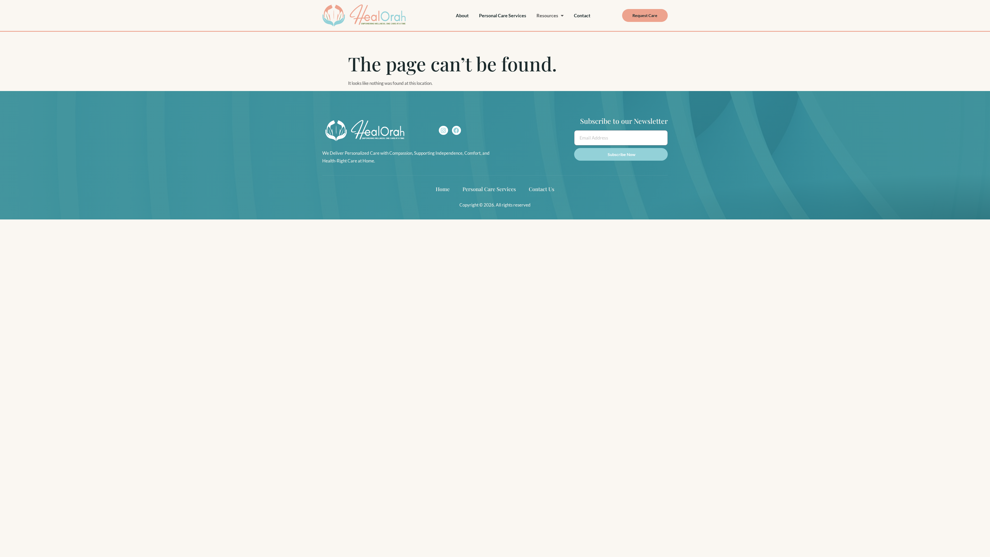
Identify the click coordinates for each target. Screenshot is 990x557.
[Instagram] (443, 130)
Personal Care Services (502, 15)
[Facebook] (456, 130)
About (462, 15)
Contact (582, 15)
